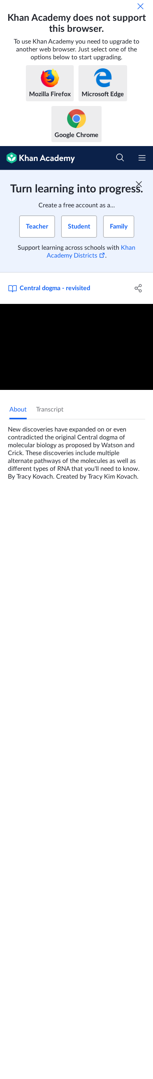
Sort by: (22, 599)
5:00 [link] (57, 646)
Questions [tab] (23, 506)
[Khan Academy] (37, 158)
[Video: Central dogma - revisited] (76, 347)
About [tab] (18, 409)
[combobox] (70, 599)
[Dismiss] (140, 6)
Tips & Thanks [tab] (66, 506)
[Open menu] (142, 158)
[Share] (138, 288)
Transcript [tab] (50, 409)
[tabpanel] (76, 450)
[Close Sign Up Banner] (139, 184)
